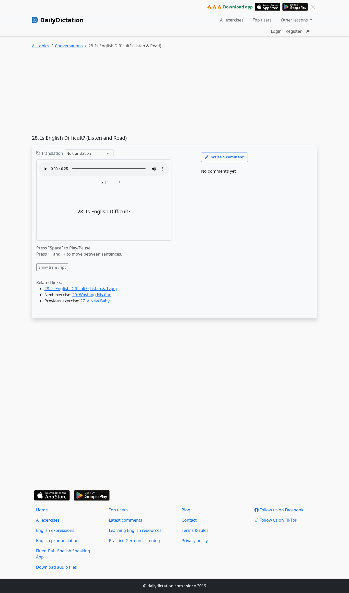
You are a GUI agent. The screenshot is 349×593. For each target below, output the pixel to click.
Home (42, 510)
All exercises (231, 20)
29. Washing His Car (91, 295)
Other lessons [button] (295, 20)
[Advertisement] (174, 93)
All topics (40, 46)
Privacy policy (195, 540)
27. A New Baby (95, 301)
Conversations (69, 46)
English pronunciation (57, 540)
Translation (51, 153)
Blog (186, 510)
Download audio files (56, 567)
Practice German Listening (134, 540)
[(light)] (310, 31)
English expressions (55, 530)
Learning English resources (135, 530)
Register (294, 31)
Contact (189, 520)
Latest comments (125, 520)
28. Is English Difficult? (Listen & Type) (80, 288)
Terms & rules (195, 530)
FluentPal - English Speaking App (63, 554)
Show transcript (52, 267)
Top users (262, 20)
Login (276, 31)
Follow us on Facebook (281, 510)
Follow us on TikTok (278, 520)
